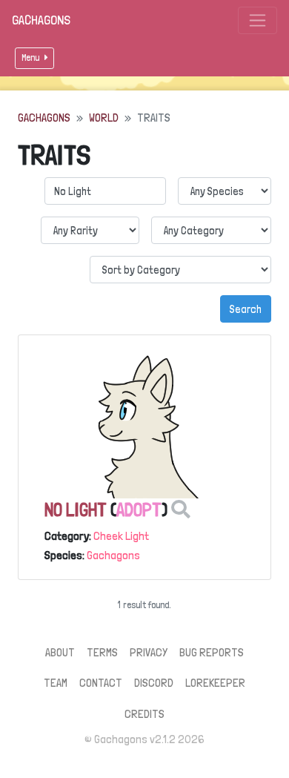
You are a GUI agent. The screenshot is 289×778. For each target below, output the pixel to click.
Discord (153, 683)
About (60, 652)
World (104, 118)
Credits (144, 714)
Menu (31, 57)
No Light (75, 509)
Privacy (148, 652)
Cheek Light (121, 536)
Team (55, 683)
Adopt (139, 509)
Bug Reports (211, 652)
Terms (102, 652)
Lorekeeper (215, 683)
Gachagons (41, 19)
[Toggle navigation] (257, 20)
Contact (100, 683)
